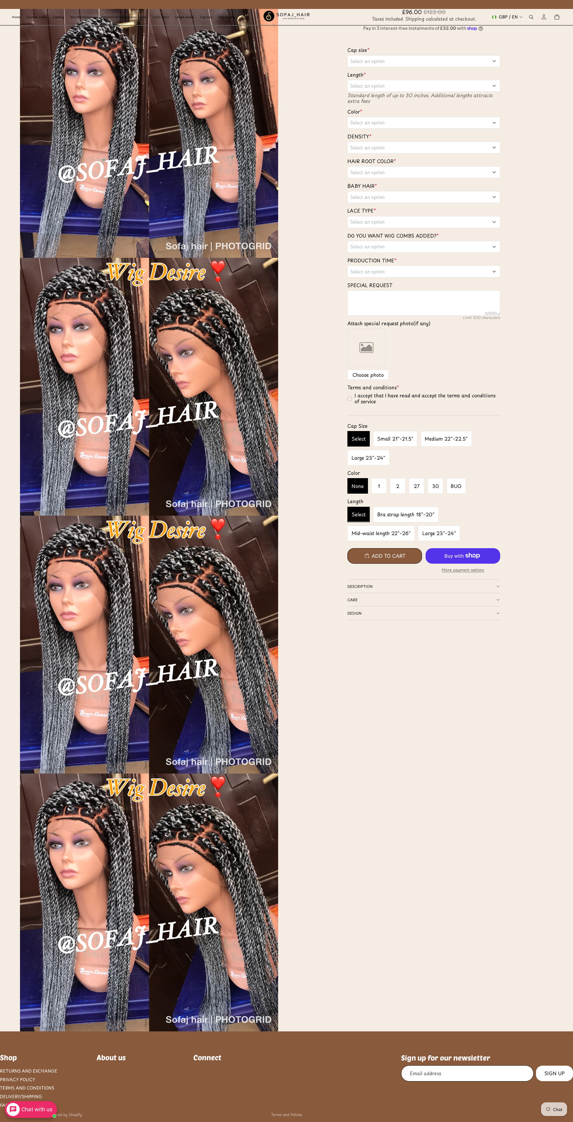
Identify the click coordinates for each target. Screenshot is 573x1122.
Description (359, 586)
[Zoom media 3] (149, 645)
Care (352, 599)
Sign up (554, 1073)
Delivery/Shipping (21, 1096)
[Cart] (556, 17)
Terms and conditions (27, 1088)
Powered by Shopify (64, 1114)
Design (354, 613)
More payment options (463, 570)
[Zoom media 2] (149, 387)
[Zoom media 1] (149, 129)
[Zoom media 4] (149, 902)
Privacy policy (17, 1079)
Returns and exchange (28, 1071)
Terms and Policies (286, 1114)
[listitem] (245, 17)
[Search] (531, 17)
